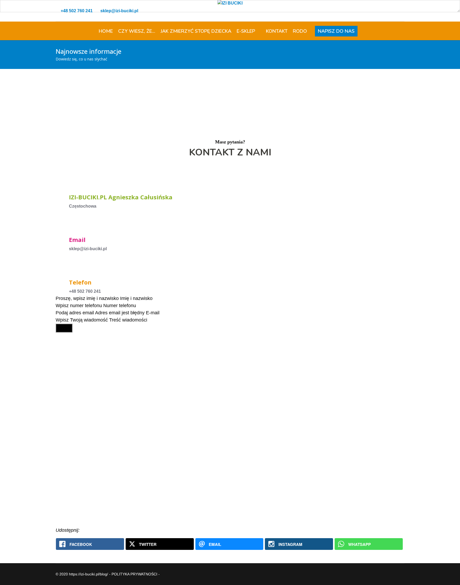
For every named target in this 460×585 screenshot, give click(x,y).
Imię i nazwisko (136, 298)
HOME (106, 31)
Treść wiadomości (128, 320)
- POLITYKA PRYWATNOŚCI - (134, 574)
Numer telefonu (119, 305)
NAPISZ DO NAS (336, 31)
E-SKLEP (246, 31)
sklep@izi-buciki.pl (119, 11)
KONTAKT (277, 31)
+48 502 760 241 (77, 11)
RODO (302, 31)
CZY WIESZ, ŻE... (136, 31)
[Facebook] (389, 11)
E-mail (152, 312)
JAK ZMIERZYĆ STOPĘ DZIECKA (196, 31)
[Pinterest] (397, 11)
